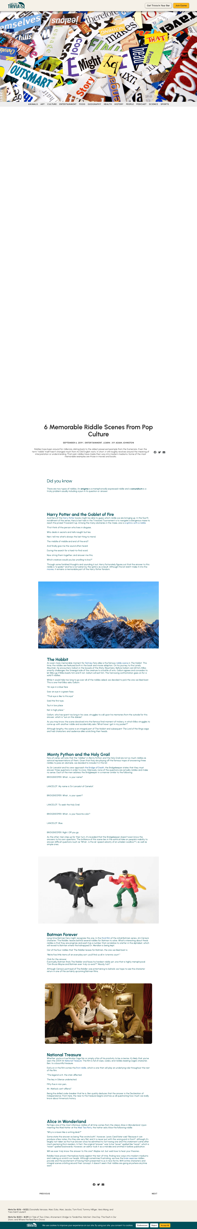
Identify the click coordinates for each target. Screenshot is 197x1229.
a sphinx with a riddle (135, 523)
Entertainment (93, 443)
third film (106, 938)
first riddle (81, 1068)
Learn (106, 443)
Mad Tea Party (85, 1127)
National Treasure (73, 1060)
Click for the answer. (57, 959)
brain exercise (130, 1158)
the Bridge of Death (94, 767)
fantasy (88, 663)
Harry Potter (69, 518)
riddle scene (122, 663)
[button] (155, 452)
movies (50, 569)
